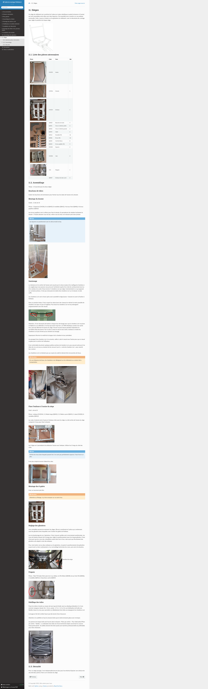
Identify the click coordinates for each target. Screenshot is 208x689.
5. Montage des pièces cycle (9, 21)
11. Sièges (4, 37)
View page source (80, 3)
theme (45, 686)
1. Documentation (6, 11)
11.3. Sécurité (6, 44)
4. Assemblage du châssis (8, 19)
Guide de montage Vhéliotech (13, 2)
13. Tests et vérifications (8, 49)
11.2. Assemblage (7, 42)
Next (81, 677)
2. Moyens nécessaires (7, 14)
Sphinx (36, 686)
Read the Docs (58, 686)
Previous (33, 677)
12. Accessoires (6, 47)
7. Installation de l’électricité (9, 26)
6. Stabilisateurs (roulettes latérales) (10, 23)
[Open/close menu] (0, 37)
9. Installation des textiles (8, 32)
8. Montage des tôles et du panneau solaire (11, 29)
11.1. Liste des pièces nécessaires (11, 40)
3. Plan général (5, 16)
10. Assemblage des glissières (9, 35)
